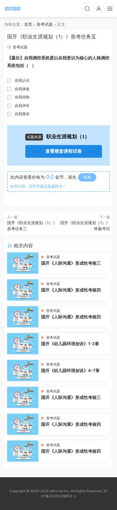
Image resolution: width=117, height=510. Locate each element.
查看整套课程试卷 (63, 151)
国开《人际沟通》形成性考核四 (71, 290)
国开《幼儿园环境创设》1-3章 (70, 343)
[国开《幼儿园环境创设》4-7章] (22, 370)
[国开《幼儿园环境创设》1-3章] (22, 343)
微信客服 (47, 186)
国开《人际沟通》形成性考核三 (71, 263)
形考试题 (20, 47)
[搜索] (87, 8)
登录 (87, 177)
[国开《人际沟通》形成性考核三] (22, 263)
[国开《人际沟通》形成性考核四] (22, 290)
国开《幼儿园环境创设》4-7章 (70, 370)
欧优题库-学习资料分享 (12, 8)
